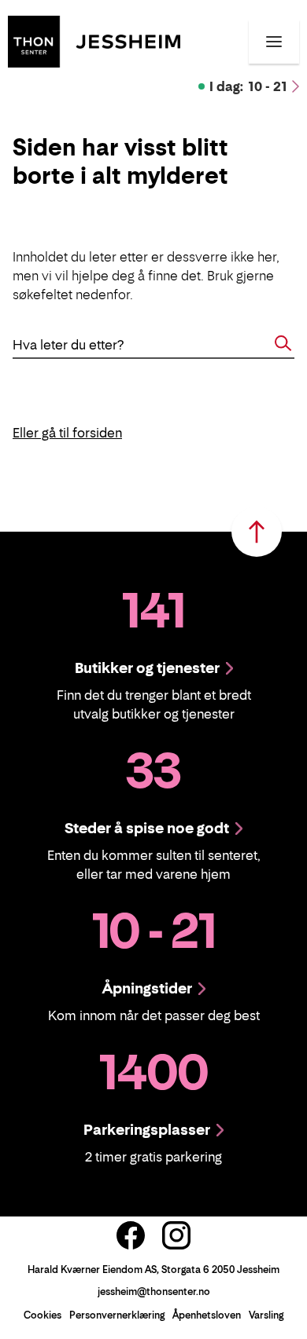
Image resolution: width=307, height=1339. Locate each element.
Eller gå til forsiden (67, 433)
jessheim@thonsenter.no (154, 1291)
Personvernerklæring (117, 1315)
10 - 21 (248, 86)
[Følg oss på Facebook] (131, 1235)
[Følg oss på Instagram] (176, 1235)
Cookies (42, 1315)
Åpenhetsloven (206, 1315)
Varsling (266, 1315)
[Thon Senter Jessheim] (94, 40)
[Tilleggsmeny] (274, 42)
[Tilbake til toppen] (256, 532)
